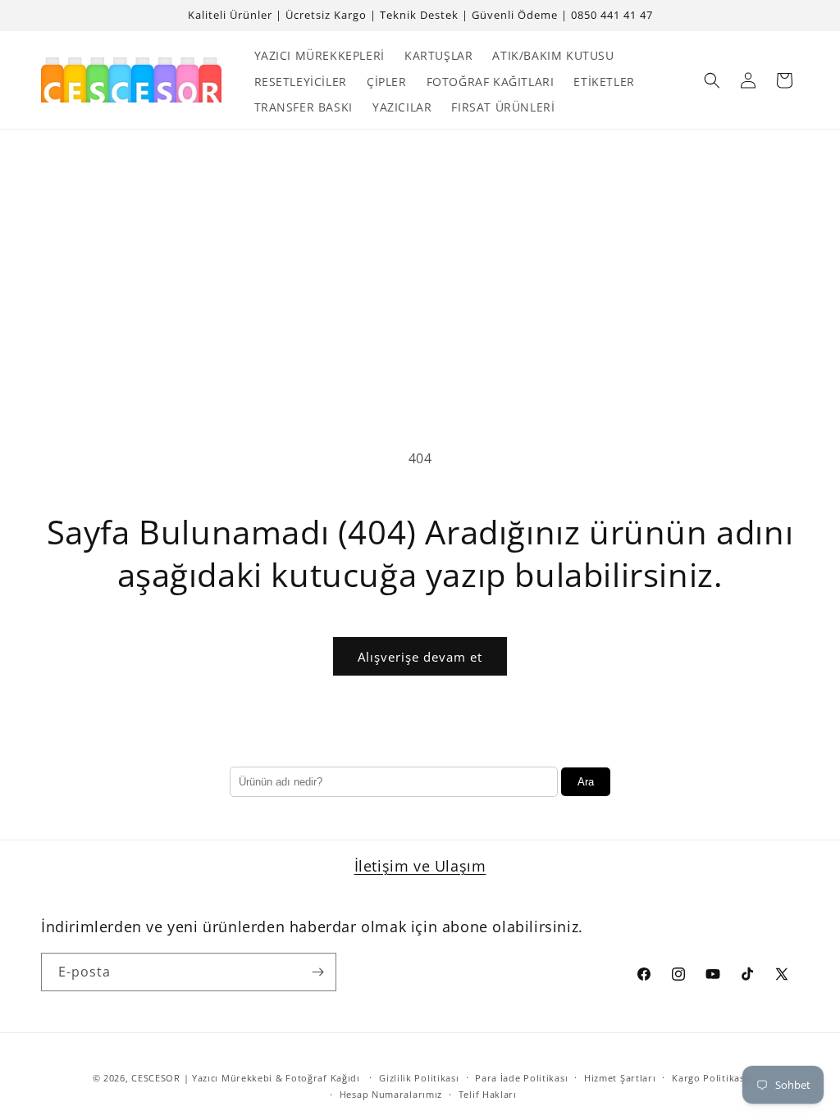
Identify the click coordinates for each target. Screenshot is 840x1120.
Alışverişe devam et (420, 657)
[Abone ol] (317, 972)
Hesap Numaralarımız (391, 1094)
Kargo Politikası (709, 1078)
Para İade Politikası (521, 1078)
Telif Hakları (488, 1094)
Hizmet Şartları (620, 1078)
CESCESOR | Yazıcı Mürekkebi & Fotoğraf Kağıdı (245, 1078)
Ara (586, 782)
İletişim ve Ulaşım (420, 866)
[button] (712, 80)
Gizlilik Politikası (419, 1078)
